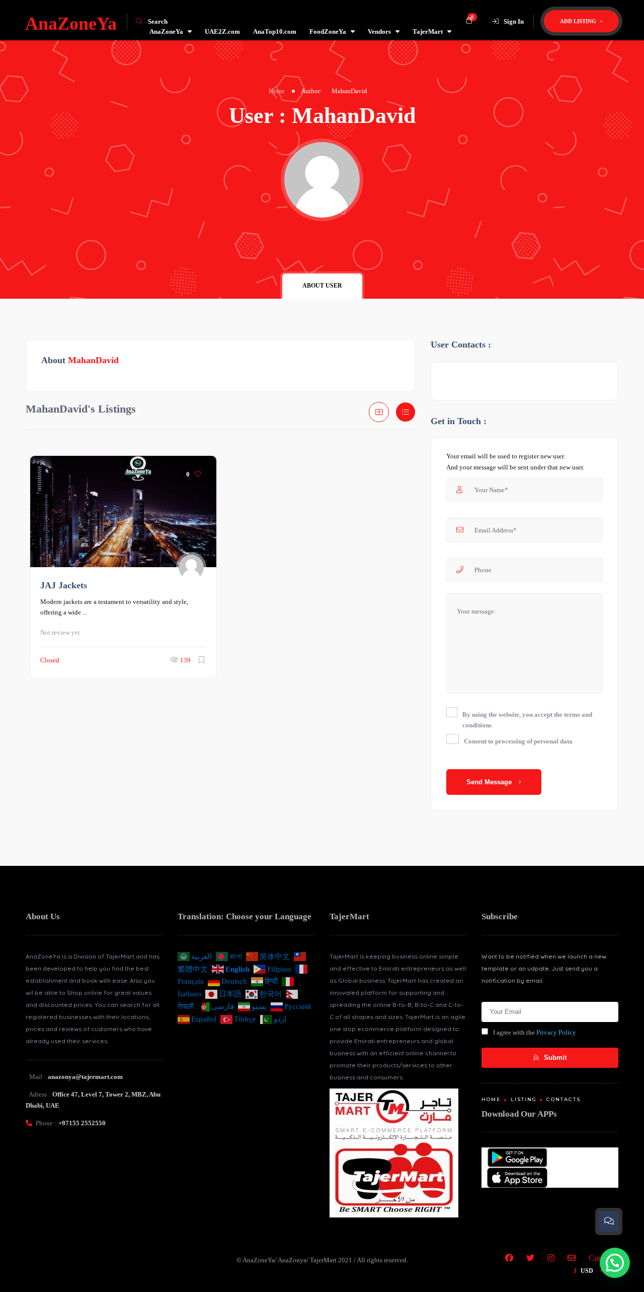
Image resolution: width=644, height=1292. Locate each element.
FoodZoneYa (327, 31)
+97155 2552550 (82, 1123)
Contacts (563, 1099)
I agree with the (534, 1032)
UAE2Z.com (222, 31)
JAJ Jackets (63, 585)
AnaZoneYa (166, 31)
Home (277, 91)
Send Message (490, 782)
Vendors (379, 31)
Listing (524, 1099)
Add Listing (579, 21)
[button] (615, 1263)
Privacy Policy (556, 1032)
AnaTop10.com (274, 31)
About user (322, 285)
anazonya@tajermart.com (85, 1076)
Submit (554, 1057)
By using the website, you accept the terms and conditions (527, 720)
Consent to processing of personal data (518, 741)
